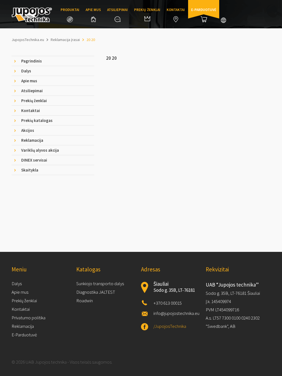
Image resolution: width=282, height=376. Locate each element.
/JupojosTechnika (169, 326)
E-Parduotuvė (24, 335)
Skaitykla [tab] (29, 170)
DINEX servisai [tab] (34, 160)
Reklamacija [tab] (32, 140)
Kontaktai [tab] (30, 110)
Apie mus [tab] (29, 80)
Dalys (17, 283)
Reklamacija (23, 326)
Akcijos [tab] (27, 130)
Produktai (70, 9)
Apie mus (93, 9)
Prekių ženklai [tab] (34, 100)
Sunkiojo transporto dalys (100, 283)
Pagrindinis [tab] (31, 61)
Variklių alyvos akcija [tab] (40, 150)
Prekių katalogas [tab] (37, 120)
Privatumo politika (28, 318)
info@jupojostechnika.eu (176, 313)
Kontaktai (176, 9)
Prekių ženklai (147, 9)
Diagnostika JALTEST (95, 292)
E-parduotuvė (203, 9)
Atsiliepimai (117, 9)
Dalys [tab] (26, 70)
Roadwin (84, 301)
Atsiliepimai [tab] (32, 90)
